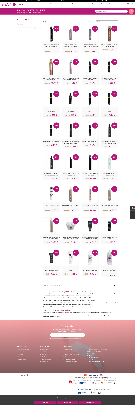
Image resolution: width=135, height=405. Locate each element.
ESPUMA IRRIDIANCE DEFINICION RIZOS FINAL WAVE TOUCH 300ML (71, 46)
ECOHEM (43, 352)
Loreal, (88, 297)
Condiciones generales (70, 356)
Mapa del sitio (44, 356)
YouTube (22, 375)
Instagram (19, 375)
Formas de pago (68, 349)
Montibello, (92, 297)
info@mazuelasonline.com (98, 361)
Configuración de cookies (71, 361)
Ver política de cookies (67, 398)
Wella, (85, 297)
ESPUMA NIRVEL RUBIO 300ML (90, 141)
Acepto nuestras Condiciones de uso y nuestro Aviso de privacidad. (66, 338)
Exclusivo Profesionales (23, 349)
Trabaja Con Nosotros (46, 359)
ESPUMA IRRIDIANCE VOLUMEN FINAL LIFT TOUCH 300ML (90, 46)
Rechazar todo (67, 402)
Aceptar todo (45, 402)
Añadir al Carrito (53, 30)
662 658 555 (94, 359)
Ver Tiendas (89, 355)
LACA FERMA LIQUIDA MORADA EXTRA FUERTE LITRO (109, 270)
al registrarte (67, 0)
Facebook (27, 375)
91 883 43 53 (97, 357)
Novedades (20, 354)
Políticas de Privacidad (70, 359)
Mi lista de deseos (37, 28)
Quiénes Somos (44, 349)
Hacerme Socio (44, 361)
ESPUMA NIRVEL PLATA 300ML (51, 141)
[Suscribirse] (83, 334)
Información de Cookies (70, 352)
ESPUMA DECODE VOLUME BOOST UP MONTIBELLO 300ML (51, 46)
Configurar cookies (90, 402)
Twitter (24, 375)
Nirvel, (81, 297)
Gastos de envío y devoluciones (72, 354)
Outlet (19, 356)
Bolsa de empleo (22, 359)
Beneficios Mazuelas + (23, 352)
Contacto (43, 354)
